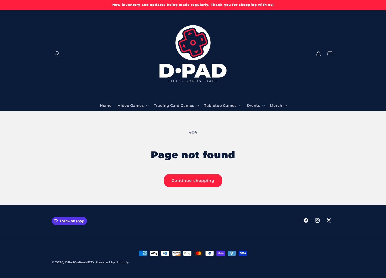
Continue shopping (193, 180)
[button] (57, 54)
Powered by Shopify (112, 262)
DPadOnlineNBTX (79, 262)
